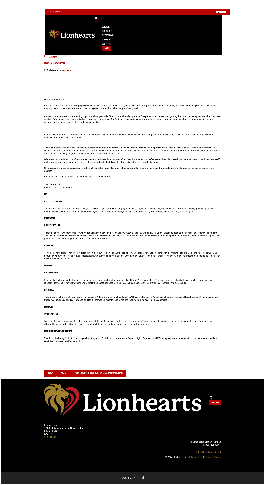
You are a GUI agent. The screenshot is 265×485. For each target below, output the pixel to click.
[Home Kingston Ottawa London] (221, 11)
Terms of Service (212, 457)
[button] (50, 373)
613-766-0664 (51, 436)
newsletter (66, 70)
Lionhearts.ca (54, 12)
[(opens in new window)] (142, 477)
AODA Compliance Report (208, 452)
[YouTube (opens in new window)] (211, 398)
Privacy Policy (196, 457)
